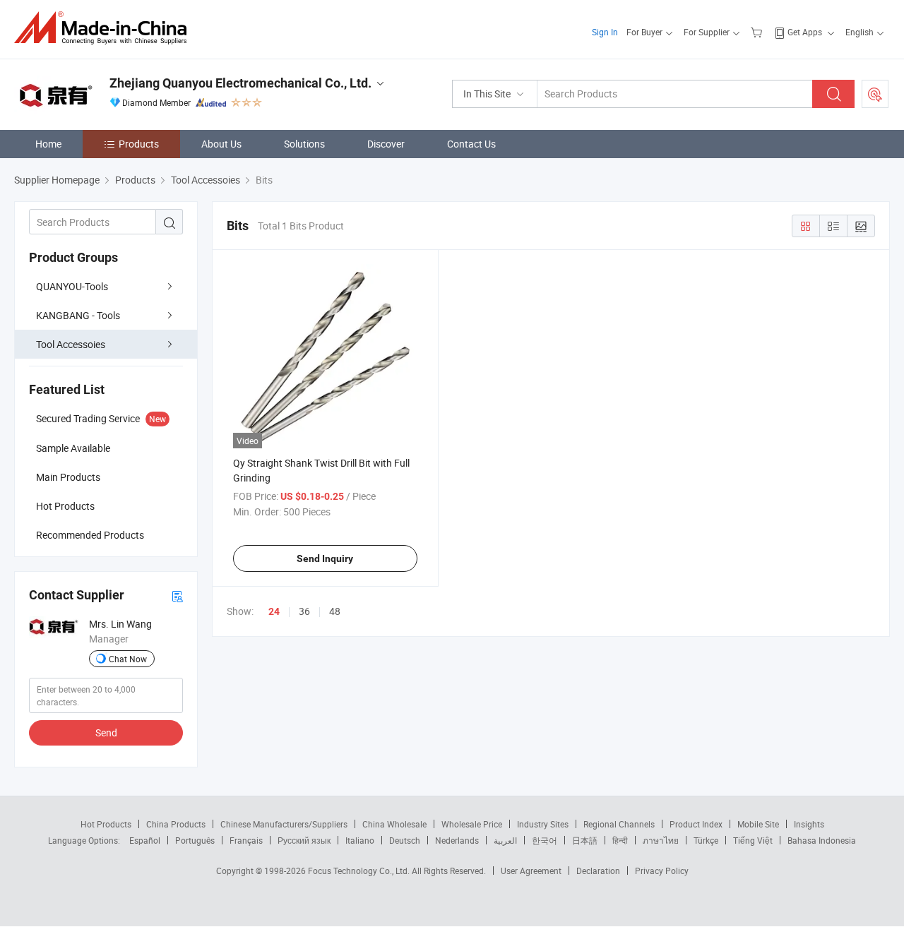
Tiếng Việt (753, 840)
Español (144, 840)
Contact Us (471, 143)
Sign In (605, 31)
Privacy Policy (662, 870)
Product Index (696, 824)
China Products (176, 824)
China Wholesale (394, 824)
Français (246, 840)
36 (304, 611)
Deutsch (404, 840)
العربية (505, 840)
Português (195, 840)
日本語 (584, 840)
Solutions (304, 143)
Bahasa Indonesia (821, 840)
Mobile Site (758, 824)
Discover (386, 143)
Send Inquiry (325, 558)
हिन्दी (620, 840)
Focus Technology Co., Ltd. (360, 870)
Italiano (359, 840)
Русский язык (304, 840)
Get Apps (804, 31)
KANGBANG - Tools (78, 315)
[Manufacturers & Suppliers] (105, 27)
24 (274, 611)
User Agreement (531, 870)
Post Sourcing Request (875, 94)
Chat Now (128, 658)
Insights (809, 824)
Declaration (598, 870)
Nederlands (457, 840)
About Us (221, 143)
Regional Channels (619, 824)
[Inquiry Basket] (758, 31)
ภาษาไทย (661, 840)
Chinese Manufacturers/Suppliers (283, 824)
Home (48, 143)
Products (139, 143)
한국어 (544, 840)
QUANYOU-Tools (72, 286)
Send (106, 732)
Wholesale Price (471, 824)
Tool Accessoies (70, 344)
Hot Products (106, 824)
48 (334, 611)
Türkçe (706, 840)
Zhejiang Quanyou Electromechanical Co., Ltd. (240, 83)
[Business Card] (177, 595)
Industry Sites (543, 824)
